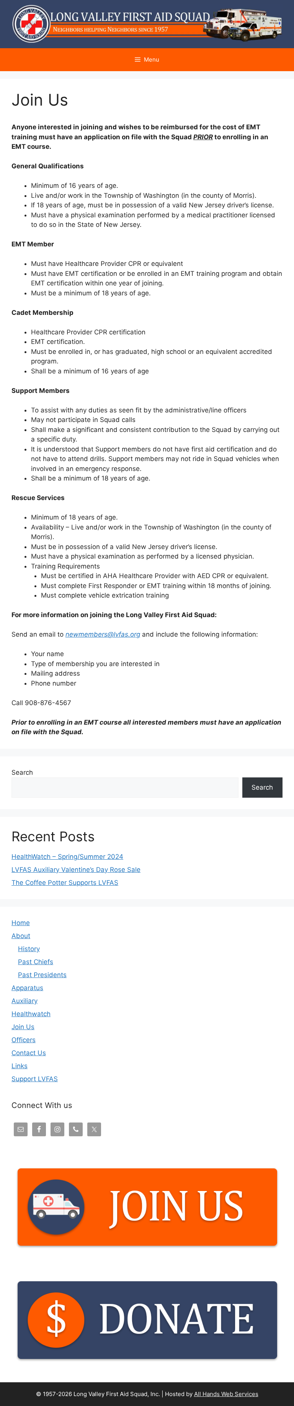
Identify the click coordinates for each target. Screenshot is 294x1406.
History (29, 949)
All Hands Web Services (226, 1394)
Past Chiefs (35, 962)
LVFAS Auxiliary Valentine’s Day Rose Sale (75, 869)
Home (20, 923)
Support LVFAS (34, 1079)
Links (19, 1066)
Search (22, 772)
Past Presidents (42, 975)
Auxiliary (24, 1001)
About (20, 936)
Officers (23, 1040)
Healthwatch (31, 1014)
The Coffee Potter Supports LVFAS (64, 882)
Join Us (22, 1027)
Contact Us (28, 1053)
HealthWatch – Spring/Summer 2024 (67, 856)
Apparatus (27, 988)
